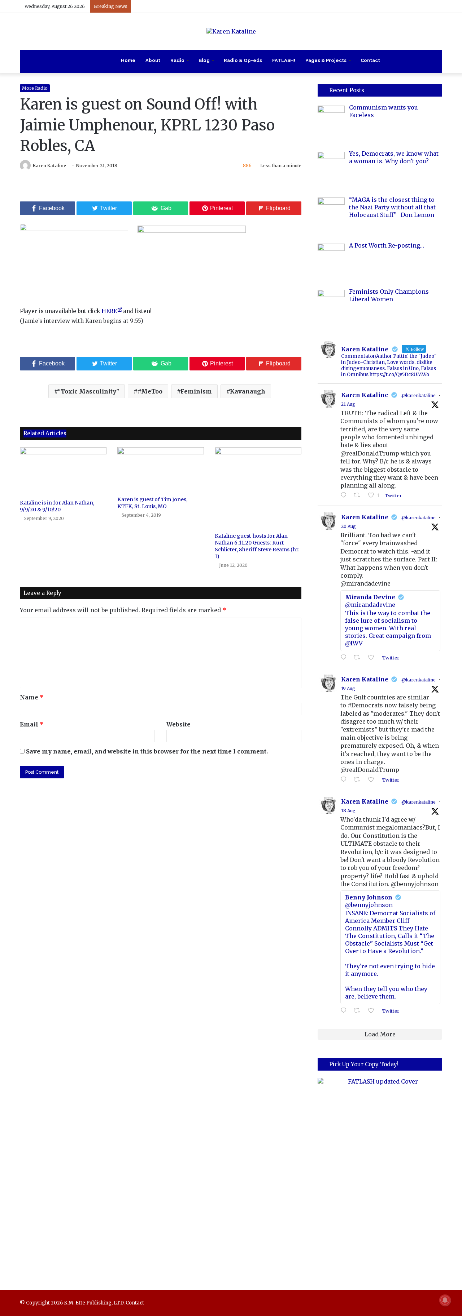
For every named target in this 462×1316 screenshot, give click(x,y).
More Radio (35, 88)
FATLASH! (283, 60)
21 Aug (348, 404)
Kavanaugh (247, 391)
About (152, 60)
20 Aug (348, 526)
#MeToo (150, 391)
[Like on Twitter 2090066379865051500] (373, 779)
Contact (370, 60)
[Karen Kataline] (231, 31)
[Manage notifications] (445, 1300)
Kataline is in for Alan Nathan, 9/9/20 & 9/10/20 (57, 506)
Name (32, 697)
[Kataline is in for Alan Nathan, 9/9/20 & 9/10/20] (63, 471)
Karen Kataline (49, 165)
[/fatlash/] (380, 1174)
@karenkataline (418, 395)
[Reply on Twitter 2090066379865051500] (345, 779)
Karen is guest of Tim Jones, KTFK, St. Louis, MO (152, 503)
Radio (177, 60)
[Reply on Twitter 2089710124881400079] (345, 1010)
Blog (204, 60)
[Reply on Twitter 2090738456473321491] (345, 495)
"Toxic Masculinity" (88, 391)
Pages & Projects (325, 60)
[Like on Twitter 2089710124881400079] (373, 1010)
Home (128, 60)
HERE (109, 311)
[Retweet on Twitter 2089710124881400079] (359, 1010)
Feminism (196, 391)
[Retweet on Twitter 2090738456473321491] (359, 495)
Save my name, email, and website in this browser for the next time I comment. (147, 751)
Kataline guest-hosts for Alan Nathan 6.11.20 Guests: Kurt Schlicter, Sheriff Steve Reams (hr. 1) (257, 546)
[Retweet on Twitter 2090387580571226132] (359, 657)
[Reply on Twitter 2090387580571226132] (345, 657)
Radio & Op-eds (243, 60)
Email (32, 724)
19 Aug (348, 688)
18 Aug (348, 810)
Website (178, 724)
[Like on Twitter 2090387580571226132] (373, 657)
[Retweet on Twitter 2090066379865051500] (359, 779)
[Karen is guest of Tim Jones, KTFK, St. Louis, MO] (160, 470)
